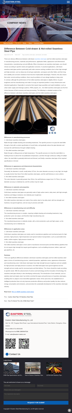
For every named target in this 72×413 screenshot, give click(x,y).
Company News (38, 43)
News (30, 43)
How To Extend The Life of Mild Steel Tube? (21, 301)
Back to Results (8, 43)
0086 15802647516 (22, 331)
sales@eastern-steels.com (18, 334)
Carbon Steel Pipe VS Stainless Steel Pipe (20, 297)
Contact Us (14, 354)
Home (24, 43)
